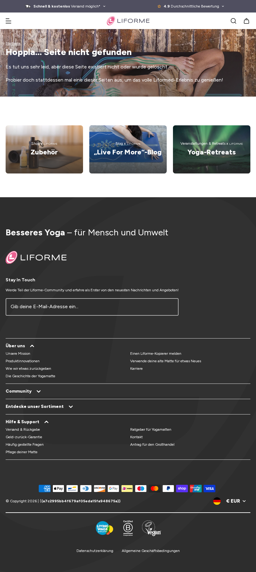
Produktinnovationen (23, 361)
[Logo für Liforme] (128, 20)
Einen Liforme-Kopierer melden (155, 353)
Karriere (136, 368)
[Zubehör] (44, 149)
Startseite (13, 44)
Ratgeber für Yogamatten (150, 429)
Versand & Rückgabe (23, 429)
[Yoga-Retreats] (211, 149)
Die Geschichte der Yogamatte (30, 376)
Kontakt (136, 437)
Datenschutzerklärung (94, 551)
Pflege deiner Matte (21, 452)
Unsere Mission (18, 353)
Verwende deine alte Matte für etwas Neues (165, 361)
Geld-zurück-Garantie (24, 437)
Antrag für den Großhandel (152, 444)
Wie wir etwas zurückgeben (28, 368)
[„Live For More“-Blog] (128, 149)
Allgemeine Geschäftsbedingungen (151, 551)
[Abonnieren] (170, 307)
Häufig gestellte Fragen (25, 444)
